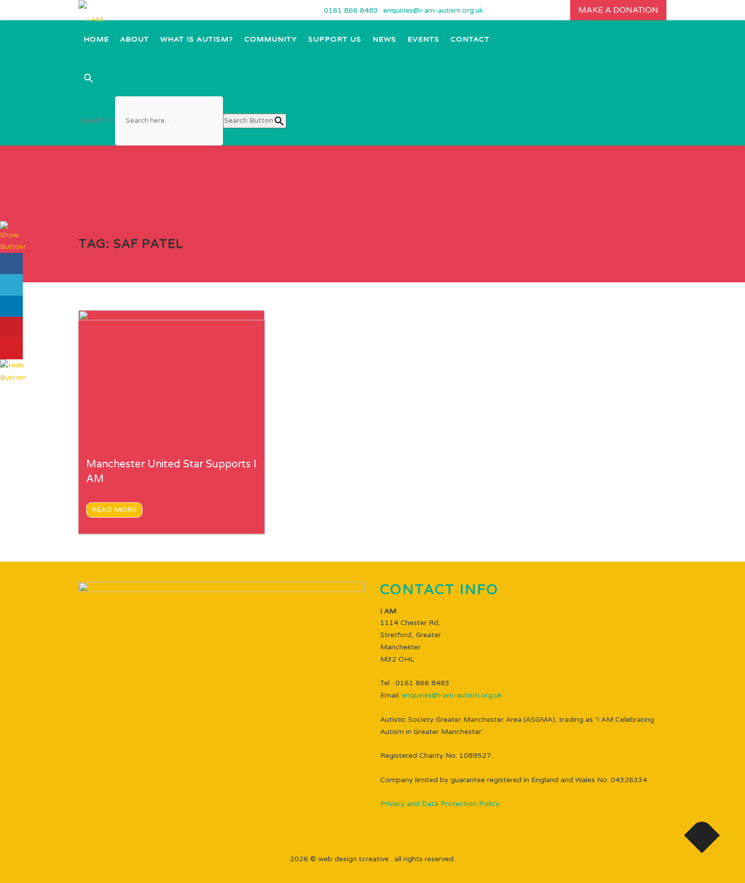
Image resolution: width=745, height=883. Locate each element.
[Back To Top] (702, 836)
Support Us (334, 39)
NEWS (384, 39)
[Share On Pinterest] (11, 327)
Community (270, 39)
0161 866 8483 (351, 10)
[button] (182, 77)
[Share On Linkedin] (11, 306)
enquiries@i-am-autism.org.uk (433, 10)
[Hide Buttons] (12, 370)
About (134, 39)
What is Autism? (196, 39)
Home (96, 39)
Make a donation (618, 10)
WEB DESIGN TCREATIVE (353, 859)
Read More (114, 509)
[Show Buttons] (12, 236)
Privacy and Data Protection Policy (440, 803)
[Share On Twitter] (11, 285)
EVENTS (423, 39)
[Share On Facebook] (11, 263)
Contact (470, 39)
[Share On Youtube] (11, 348)
